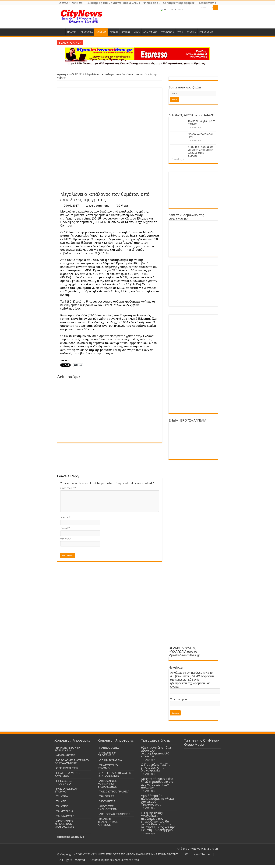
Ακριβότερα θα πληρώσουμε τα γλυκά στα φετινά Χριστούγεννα (157, 800)
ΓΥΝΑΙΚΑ (191, 32)
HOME (61, 31)
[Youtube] (196, 8)
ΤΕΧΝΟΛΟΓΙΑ (167, 32)
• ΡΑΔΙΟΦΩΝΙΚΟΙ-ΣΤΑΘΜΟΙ (66, 790)
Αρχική (61, 74)
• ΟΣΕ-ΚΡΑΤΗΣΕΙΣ (66, 768)
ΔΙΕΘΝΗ (114, 32)
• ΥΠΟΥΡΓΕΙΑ (106, 801)
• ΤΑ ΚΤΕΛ (61, 796)
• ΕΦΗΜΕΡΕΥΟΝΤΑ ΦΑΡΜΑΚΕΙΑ (67, 749)
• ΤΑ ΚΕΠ (60, 801)
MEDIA (137, 32)
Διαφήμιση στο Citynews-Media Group (114, 2)
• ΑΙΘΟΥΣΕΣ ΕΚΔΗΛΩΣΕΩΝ (107, 808)
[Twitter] (193, 8)
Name (65, 517)
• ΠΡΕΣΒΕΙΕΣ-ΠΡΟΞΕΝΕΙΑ (63, 782)
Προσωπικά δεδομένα (69, 836)
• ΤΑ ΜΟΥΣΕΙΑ (63, 811)
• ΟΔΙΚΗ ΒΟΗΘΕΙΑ (110, 760)
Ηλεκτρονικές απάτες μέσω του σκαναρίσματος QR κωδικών (156, 752)
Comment (68, 488)
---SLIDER (75, 74)
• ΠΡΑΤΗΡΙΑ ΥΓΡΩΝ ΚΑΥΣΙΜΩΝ (67, 774)
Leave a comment (97, 205)
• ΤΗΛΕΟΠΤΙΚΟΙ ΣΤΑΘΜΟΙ (108, 767)
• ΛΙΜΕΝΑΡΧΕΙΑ (65, 755)
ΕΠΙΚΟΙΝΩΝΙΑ (206, 32)
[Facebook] (190, 8)
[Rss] (184, 8)
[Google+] (187, 8)
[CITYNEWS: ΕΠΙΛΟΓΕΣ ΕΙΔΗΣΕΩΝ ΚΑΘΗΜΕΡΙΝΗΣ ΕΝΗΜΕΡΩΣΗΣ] (82, 16)
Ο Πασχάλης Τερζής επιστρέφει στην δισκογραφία (155, 767)
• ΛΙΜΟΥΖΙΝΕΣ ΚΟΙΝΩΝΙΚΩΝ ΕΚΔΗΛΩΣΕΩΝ (64, 823)
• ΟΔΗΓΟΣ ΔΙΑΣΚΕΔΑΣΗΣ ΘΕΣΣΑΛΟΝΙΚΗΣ (114, 774)
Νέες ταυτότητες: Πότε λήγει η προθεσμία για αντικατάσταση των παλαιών (157, 783)
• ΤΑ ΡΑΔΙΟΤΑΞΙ (64, 816)
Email (65, 528)
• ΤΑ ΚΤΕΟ (61, 806)
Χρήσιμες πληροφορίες (178, 2)
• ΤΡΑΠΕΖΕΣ (106, 796)
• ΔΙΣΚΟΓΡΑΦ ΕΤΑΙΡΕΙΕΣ (114, 814)
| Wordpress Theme (195, 854)
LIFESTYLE (125, 32)
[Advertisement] (109, 166)
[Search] (215, 7)
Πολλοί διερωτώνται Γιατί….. (200, 135)
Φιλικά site (150, 2)
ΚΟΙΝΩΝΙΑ (101, 32)
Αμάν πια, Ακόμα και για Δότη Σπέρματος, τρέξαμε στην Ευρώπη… (201, 151)
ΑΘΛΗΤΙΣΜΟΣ (150, 32)
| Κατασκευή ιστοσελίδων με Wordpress (113, 860)
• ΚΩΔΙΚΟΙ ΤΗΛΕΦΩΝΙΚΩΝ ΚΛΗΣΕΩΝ (108, 821)
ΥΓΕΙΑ (180, 32)
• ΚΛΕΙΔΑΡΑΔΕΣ (108, 747)
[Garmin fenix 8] (172, 9)
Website (65, 539)
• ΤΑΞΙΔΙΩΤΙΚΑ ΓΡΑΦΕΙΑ (113, 791)
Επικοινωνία (207, 2)
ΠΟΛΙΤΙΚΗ (72, 32)
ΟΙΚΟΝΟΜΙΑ (87, 32)
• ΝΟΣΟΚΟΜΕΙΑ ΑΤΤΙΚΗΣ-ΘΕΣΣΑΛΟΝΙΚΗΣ (71, 762)
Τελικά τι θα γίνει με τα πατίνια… (201, 122)
